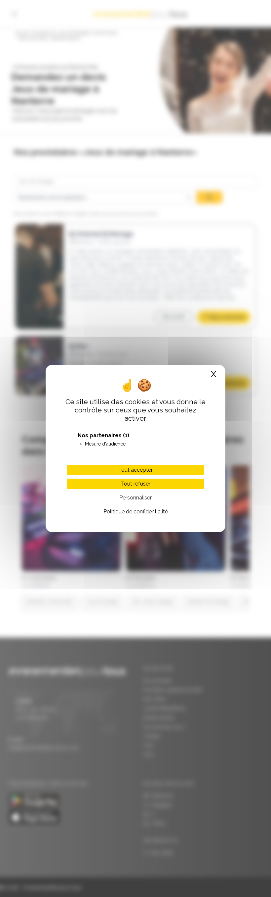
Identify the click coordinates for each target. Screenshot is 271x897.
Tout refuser (135, 484)
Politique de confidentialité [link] (135, 511)
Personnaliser (135, 498)
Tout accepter (135, 470)
